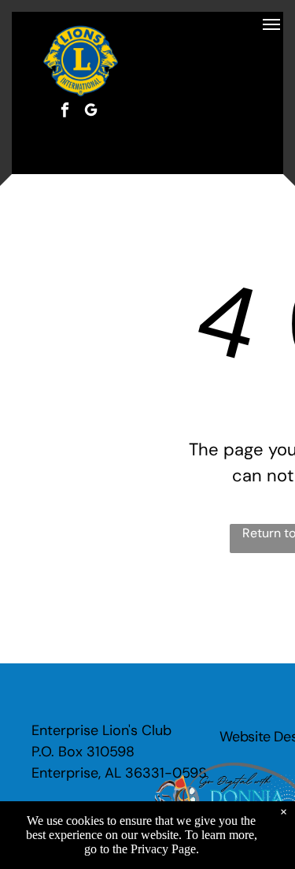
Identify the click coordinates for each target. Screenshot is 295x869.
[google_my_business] (90, 111)
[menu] (271, 24)
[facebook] (64, 111)
